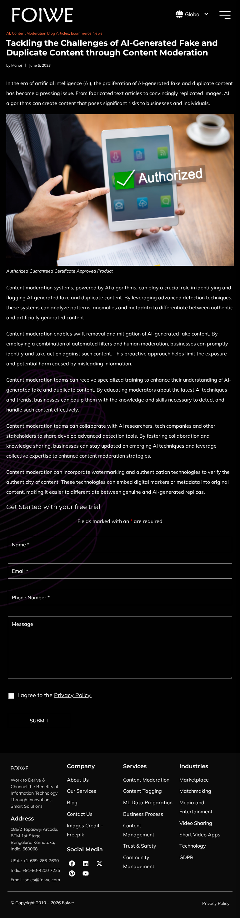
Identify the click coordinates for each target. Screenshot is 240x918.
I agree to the (55, 695)
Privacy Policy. (73, 695)
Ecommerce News (86, 33)
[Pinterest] (72, 873)
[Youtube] (86, 873)
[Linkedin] (86, 863)
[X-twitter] (99, 863)
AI (8, 33)
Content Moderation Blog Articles (40, 33)
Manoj (16, 65)
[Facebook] (72, 863)
